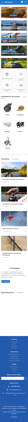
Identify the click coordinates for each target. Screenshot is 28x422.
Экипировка (20, 115)
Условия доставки (14, 358)
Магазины (14, 346)
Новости (14, 344)
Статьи (14, 371)
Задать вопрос (14, 366)
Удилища (7, 131)
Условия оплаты (14, 356)
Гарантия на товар (14, 360)
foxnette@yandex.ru (15, 389)
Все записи (16, 159)
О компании (14, 342)
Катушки (7, 148)
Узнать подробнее (14, 15)
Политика (14, 348)
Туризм (7, 115)
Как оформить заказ (14, 354)
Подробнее (5, 281)
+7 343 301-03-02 (15, 386)
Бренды (14, 369)
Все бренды (20, 292)
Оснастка (20, 131)
